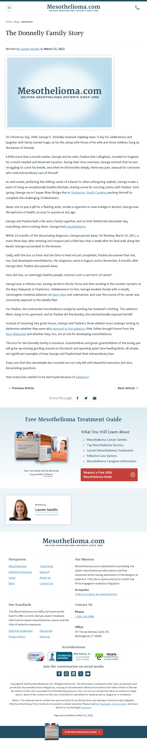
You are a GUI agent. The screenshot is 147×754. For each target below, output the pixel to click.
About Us (45, 578)
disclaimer (105, 704)
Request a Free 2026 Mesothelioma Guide (98, 474)
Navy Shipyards (16, 334)
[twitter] (80, 673)
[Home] (73, 542)
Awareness (27, 22)
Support (45, 572)
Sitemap (45, 637)
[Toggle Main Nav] (9, 7)
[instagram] (66, 673)
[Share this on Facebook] (77, 398)
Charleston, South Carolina (88, 192)
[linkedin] (73, 673)
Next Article (126, 388)
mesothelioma (76, 226)
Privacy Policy (17, 637)
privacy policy (119, 704)
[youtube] (87, 673)
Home (9, 22)
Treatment (46, 566)
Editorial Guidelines (21, 631)
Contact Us (46, 583)
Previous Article (23, 388)
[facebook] (59, 673)
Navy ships (59, 294)
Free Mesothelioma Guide (81, 732)
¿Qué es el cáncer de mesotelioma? (96, 594)
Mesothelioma (18, 566)
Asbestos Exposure (20, 572)
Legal (12, 578)
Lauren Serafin (29, 49)
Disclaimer (46, 631)
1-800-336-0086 (84, 617)
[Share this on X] (86, 398)
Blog (16, 22)
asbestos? (82, 377)
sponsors (86, 707)
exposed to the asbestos (69, 328)
